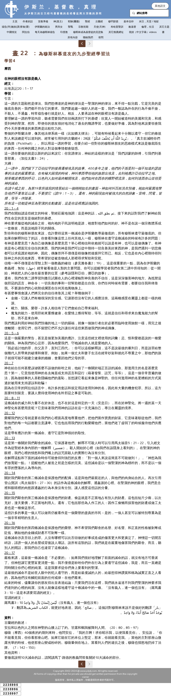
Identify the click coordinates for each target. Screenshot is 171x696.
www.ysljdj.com (88, 670)
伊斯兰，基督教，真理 (61, 7)
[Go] (82, 43)
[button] (160, 5)
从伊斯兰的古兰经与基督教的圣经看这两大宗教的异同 (63, 13)
